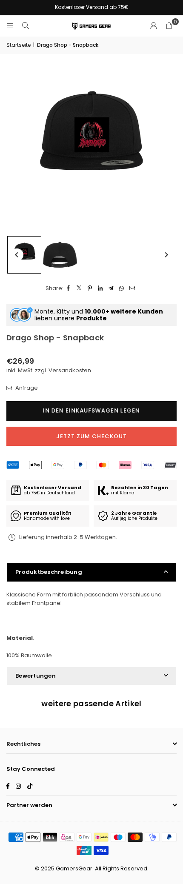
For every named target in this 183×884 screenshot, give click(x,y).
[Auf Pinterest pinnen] (90, 288)
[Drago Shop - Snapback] (24, 255)
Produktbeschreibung (48, 572)
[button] (169, 26)
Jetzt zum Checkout (91, 436)
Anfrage (26, 388)
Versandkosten (70, 370)
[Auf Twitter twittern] (79, 288)
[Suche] (25, 26)
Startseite (18, 44)
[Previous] (17, 254)
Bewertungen (35, 676)
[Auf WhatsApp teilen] (122, 288)
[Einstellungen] (153, 26)
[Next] (166, 254)
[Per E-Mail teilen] (132, 288)
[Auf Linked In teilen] (100, 288)
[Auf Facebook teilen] (69, 288)
